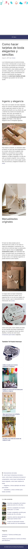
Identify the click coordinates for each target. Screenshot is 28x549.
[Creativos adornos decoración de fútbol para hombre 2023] (4, 518)
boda (3, 163)
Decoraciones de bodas (10, 473)
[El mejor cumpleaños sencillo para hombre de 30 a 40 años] (4, 514)
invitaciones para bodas (8, 334)
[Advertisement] (14, 20)
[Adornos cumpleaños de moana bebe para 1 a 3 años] (4, 509)
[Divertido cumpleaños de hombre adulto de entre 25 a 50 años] (4, 504)
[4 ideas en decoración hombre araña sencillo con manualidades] (4, 523)
